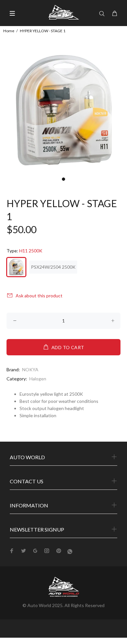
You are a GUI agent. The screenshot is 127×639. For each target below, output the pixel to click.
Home (8, 30)
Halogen (37, 378)
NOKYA (30, 369)
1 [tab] (63, 179)
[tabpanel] (63, 110)
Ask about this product (39, 295)
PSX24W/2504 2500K (53, 267)
